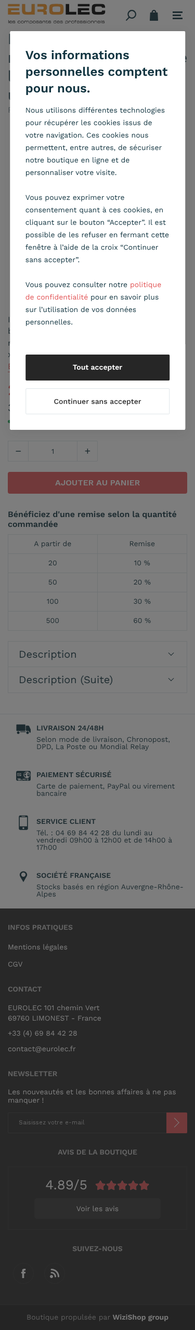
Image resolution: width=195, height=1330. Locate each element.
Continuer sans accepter (97, 402)
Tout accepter (98, 367)
